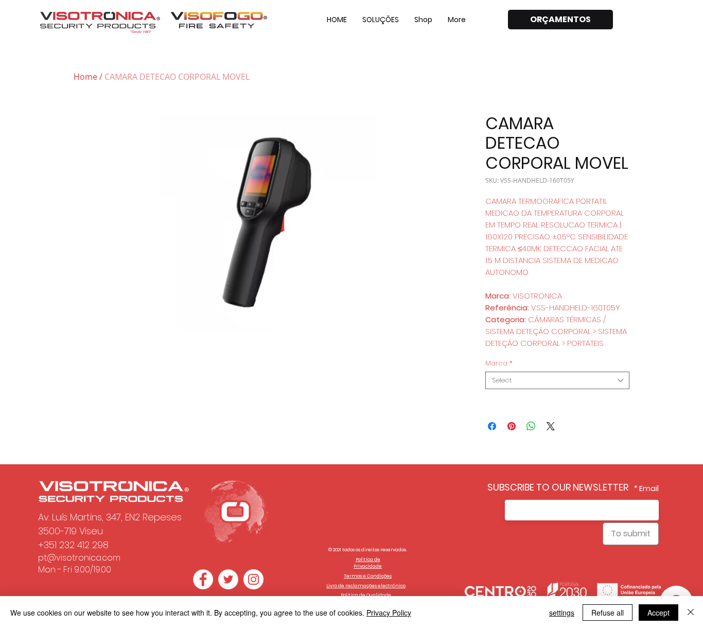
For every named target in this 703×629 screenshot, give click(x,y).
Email (649, 488)
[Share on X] (550, 426)
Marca (499, 363)
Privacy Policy (388, 612)
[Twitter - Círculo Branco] (228, 579)
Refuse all (607, 612)
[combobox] (557, 380)
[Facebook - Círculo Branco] (203, 579)
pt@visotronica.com (79, 558)
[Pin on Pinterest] (511, 426)
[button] (381, 19)
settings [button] (561, 612)
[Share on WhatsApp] (531, 426)
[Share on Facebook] (492, 426)
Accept (658, 612)
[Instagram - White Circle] (253, 579)
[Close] (690, 612)
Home (85, 76)
